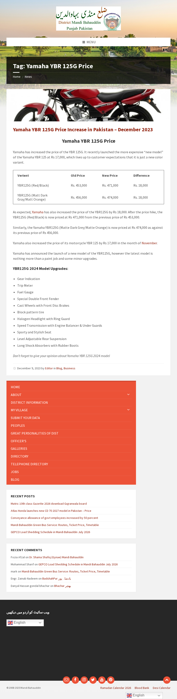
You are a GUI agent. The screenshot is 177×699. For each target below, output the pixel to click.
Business (69, 368)
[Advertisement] (131, 640)
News (28, 77)
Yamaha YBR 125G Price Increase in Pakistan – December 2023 (83, 129)
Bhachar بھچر (62, 586)
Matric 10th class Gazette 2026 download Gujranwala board (49, 504)
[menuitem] (71, 387)
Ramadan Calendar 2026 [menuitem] (115, 688)
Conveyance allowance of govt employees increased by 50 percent (54, 518)
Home (17, 77)
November (149, 243)
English (19, 622)
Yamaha (37, 212)
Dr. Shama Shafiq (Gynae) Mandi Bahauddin (56, 557)
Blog (59, 368)
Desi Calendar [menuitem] (162, 688)
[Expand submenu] (128, 394)
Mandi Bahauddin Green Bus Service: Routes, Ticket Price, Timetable (55, 525)
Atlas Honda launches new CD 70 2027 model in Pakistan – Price (51, 511)
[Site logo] (88, 29)
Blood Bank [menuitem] (142, 688)
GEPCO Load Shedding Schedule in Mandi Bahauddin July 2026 (50, 532)
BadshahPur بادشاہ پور (56, 578)
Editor (49, 368)
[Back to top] (167, 680)
